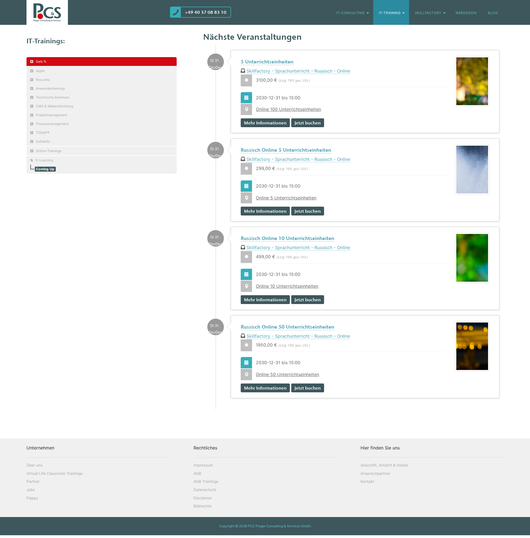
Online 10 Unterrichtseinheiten (287, 286)
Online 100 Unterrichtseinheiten (288, 109)
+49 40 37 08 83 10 (205, 12)
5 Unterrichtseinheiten (267, 62)
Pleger (47, 12)
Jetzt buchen (308, 123)
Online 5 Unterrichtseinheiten (286, 198)
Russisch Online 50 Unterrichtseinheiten (287, 327)
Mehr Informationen (265, 123)
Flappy (32, 498)
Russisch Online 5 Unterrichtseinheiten (286, 150)
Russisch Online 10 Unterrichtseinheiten (287, 238)
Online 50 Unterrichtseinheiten (287, 374)
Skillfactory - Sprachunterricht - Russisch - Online (298, 71)
